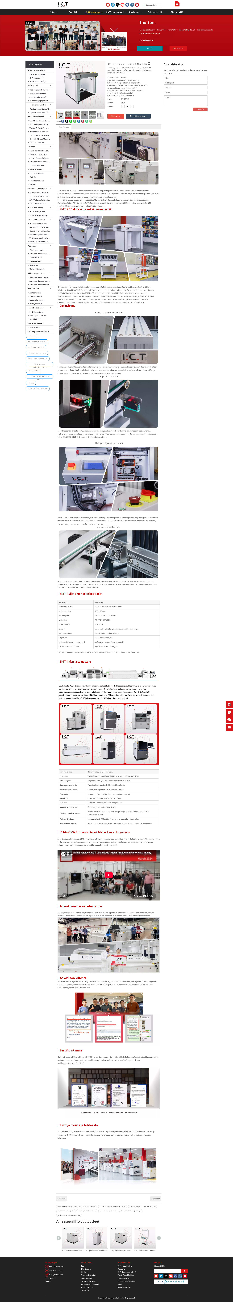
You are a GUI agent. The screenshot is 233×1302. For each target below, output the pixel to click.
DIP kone (31, 147)
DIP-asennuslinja (36, 78)
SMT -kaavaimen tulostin (127, 1272)
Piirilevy (31, 383)
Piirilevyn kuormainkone (37, 353)
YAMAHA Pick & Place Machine (41, 128)
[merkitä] (184, 1271)
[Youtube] (108, 5)
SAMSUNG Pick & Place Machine (41, 121)
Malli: (109, 99)
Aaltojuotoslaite (124, 1278)
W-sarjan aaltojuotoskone (40, 154)
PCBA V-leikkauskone (38, 215)
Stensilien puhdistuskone (39, 242)
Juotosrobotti (35, 293)
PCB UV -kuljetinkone (108, 1211)
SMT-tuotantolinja (37, 74)
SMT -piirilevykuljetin (36, 347)
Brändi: (110, 102)
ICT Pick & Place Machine (39, 139)
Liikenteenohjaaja (36, 181)
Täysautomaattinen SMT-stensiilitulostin (41, 112)
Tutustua (149, 48)
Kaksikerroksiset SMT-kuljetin (69, 1206)
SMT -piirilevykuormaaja (37, 341)
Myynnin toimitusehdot (90, 1284)
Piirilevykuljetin (150, 1206)
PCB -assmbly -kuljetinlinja (131, 1211)
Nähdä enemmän (124, 1287)
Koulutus (84, 1272)
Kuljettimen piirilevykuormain (69, 1215)
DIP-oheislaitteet (36, 165)
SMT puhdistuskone (36, 219)
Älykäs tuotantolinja (36, 70)
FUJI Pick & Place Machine (40, 135)
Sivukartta (85, 1290)
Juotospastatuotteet (37, 315)
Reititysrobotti (35, 304)
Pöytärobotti (33, 289)
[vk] (122, 5)
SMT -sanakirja (86, 1278)
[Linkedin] (113, 5)
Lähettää (200, 109)
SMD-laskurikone (36, 312)
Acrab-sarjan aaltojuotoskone (41, 151)
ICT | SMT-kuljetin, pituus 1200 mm (145, 1250)
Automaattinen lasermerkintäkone (41, 277)
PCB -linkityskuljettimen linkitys (39, 377)
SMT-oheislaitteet (36, 142)
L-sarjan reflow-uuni (37, 93)
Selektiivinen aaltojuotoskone (41, 158)
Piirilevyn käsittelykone (87, 1211)
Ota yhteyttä (178, 48)
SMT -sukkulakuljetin (66, 1211)
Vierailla (49, 1281)
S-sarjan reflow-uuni (37, 97)
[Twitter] (118, 5)
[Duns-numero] (171, 1281)
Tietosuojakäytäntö (88, 1275)
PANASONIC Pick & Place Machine (41, 132)
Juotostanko (34, 327)
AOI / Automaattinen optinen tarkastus (41, 192)
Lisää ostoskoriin (140, 116)
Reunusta (121, 1269)
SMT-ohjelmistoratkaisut (38, 331)
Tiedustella (115, 116)
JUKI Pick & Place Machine (40, 124)
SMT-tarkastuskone (37, 203)
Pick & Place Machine (37, 117)
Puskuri (32, 184)
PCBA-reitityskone (37, 212)
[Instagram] (132, 5)
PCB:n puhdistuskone (38, 223)
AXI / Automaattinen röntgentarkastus (41, 200)
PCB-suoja (32, 246)
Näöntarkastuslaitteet (37, 188)
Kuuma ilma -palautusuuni (37, 358)
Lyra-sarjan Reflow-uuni (39, 90)
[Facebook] (127, 5)
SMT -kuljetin (33, 371)
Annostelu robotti (36, 300)
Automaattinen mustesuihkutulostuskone (41, 284)
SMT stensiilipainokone (38, 105)
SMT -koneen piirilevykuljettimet (40, 364)
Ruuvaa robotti (35, 296)
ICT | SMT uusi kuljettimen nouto (97, 1250)
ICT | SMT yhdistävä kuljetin (121, 1250)
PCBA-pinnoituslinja (37, 81)
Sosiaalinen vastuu (88, 1281)
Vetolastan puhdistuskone (39, 238)
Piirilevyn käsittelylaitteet (37, 388)
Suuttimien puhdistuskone (39, 234)
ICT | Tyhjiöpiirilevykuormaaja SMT (72, 1250)
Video (120, 1284)
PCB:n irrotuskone (35, 207)
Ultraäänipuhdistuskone (39, 227)
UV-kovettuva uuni (37, 269)
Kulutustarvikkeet (35, 323)
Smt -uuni (31, 336)
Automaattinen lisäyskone (39, 162)
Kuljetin (32, 177)
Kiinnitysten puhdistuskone (40, 231)
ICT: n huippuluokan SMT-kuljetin (112, 1206)
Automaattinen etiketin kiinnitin (41, 281)
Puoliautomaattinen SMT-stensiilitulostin (41, 109)
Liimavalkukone (35, 257)
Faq (82, 1266)
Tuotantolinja (90, 1206)
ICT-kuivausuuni (34, 261)
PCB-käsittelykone (36, 169)
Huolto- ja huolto (87, 1287)
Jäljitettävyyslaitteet (37, 273)
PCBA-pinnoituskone (37, 250)
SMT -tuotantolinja (125, 1266)
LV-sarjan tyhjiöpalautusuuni (41, 101)
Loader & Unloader (37, 173)
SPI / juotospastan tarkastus (40, 196)
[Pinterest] (137, 5)
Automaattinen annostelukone (41, 253)
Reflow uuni (33, 86)
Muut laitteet (34, 319)
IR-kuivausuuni (35, 265)
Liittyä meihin (86, 1269)
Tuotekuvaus (64, 127)
